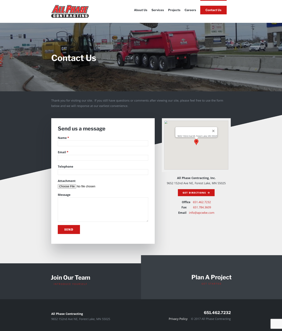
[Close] (213, 131)
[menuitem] (140, 10)
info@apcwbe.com (201, 213)
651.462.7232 (202, 202)
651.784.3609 (202, 207)
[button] (196, 142)
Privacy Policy (178, 319)
